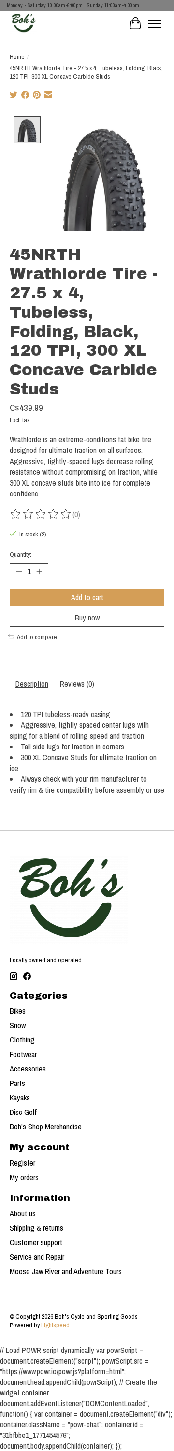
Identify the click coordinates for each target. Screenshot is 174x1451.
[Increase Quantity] (39, 571)
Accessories (28, 1068)
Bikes (18, 1010)
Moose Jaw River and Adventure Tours (66, 1271)
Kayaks (20, 1097)
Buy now (87, 617)
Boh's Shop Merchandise (46, 1126)
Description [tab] (31, 683)
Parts (17, 1083)
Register (22, 1162)
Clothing (22, 1039)
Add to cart (87, 597)
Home (17, 56)
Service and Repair (37, 1257)
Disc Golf (23, 1112)
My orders (24, 1177)
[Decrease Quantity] (19, 571)
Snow (18, 1025)
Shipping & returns (36, 1228)
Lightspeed (55, 1325)
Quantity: (20, 554)
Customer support (36, 1242)
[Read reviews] (41, 514)
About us (23, 1213)
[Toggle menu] (154, 23)
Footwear (23, 1054)
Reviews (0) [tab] (77, 683)
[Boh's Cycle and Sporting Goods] (23, 23)
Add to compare (37, 637)
